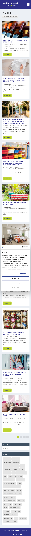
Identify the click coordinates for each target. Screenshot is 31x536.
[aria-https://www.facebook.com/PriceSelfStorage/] (11, 534)
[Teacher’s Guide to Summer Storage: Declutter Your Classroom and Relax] (15, 150)
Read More (7, 54)
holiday (6, 480)
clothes (14, 469)
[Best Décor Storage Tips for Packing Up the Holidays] (15, 319)
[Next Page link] (27, 437)
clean (22, 466)
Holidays (23, 291)
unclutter (22, 518)
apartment (15, 459)
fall (5, 476)
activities (7, 459)
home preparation (9, 483)
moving (19, 490)
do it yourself (21, 473)
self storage (17, 504)
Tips (4, 46)
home (12, 480)
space (5, 508)
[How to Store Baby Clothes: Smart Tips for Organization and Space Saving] (15, 67)
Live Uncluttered (23, 44)
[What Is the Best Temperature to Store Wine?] (15, 29)
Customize (14, 283)
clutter (21, 469)
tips (16, 518)
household (7, 487)
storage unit (16, 511)
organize (18, 494)
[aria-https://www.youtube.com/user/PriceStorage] (21, 534)
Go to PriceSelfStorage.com (10, 16)
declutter (7, 473)
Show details (22, 273)
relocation (7, 504)
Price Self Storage (9, 501)
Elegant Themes (15, 530)
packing (6, 497)
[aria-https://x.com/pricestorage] (13, 534)
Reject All (15, 287)
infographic (17, 487)
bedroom (16, 462)
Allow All (15, 278)
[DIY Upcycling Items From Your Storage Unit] (15, 192)
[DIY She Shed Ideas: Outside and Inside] (15, 403)
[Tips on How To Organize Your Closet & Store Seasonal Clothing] (15, 362)
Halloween (18, 476)
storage (6, 511)
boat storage (8, 466)
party (13, 497)
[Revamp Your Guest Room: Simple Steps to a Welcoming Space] (15, 234)
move (13, 490)
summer (14, 515)
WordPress (15, 532)
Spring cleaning (15, 508)
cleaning (7, 469)
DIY (14, 473)
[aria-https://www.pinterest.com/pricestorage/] (16, 534)
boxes (17, 466)
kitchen (6, 490)
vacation (7, 522)
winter (14, 522)
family (11, 476)
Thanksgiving (8, 518)
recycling (21, 501)
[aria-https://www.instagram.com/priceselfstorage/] (18, 534)
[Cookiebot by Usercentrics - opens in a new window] (22, 247)
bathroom (7, 462)
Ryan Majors (7, 44)
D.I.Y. (18, 44)
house (19, 483)
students (7, 515)
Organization (12, 85)
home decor (20, 480)
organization (8, 494)
